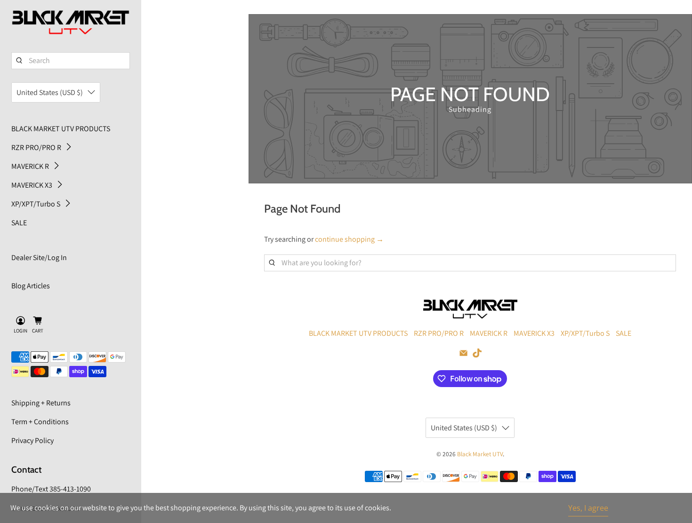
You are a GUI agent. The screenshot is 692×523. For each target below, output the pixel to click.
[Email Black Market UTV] (463, 355)
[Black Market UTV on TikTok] (477, 355)
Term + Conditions (40, 422)
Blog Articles (30, 286)
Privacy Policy (32, 440)
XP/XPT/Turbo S (35, 204)
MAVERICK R (30, 166)
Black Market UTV (480, 454)
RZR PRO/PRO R (36, 147)
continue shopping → (349, 239)
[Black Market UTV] (70, 22)
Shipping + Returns (41, 403)
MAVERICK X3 (31, 185)
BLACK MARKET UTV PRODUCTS (60, 129)
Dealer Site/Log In (39, 257)
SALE (19, 223)
